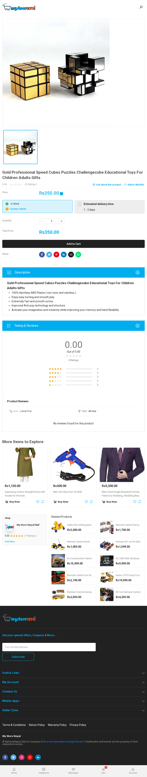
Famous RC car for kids (128, 541)
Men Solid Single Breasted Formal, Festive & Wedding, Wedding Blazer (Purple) (121, 495)
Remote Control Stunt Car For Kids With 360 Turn (92, 541)
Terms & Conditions (14, 724)
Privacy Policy (78, 724)
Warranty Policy (57, 724)
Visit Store (10, 541)
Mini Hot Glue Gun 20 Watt (67, 491)
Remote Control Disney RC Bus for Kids (88, 592)
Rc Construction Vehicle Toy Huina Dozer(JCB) (92, 558)
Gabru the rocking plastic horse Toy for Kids (90, 525)
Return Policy (37, 724)
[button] (41, 411)
